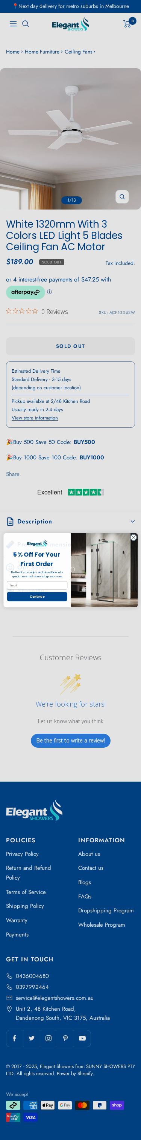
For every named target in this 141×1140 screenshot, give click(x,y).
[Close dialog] (133, 537)
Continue (37, 596)
